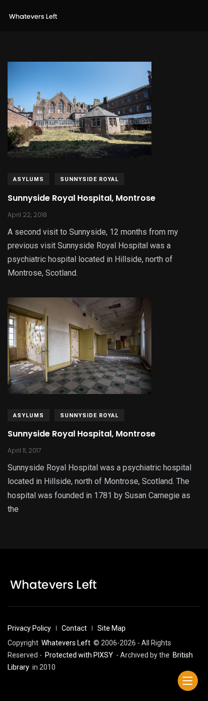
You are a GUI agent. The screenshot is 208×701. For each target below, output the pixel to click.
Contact (74, 628)
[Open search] (196, 15)
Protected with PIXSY (79, 655)
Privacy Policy (29, 628)
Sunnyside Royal (89, 179)
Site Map (111, 628)
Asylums (28, 179)
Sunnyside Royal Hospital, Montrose (81, 198)
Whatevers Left (65, 643)
